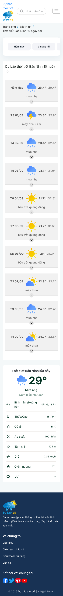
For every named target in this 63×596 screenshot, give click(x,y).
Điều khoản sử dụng (14, 555)
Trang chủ (9, 26)
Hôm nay (19, 46)
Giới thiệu (8, 542)
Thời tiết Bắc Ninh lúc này (31, 371)
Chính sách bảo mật (14, 549)
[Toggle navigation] (56, 11)
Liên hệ (7, 562)
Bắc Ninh (25, 26)
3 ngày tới (44, 46)
